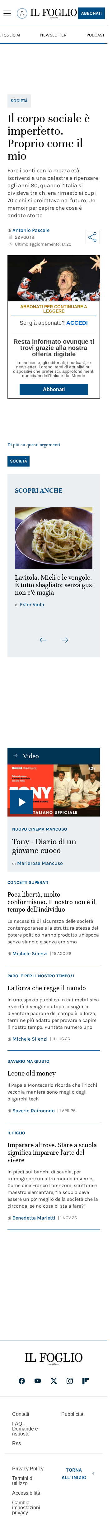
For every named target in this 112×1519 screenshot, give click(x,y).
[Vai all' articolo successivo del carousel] (64, 636)
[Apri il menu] (7, 13)
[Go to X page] (54, 1377)
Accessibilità (26, 1489)
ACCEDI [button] (77, 323)
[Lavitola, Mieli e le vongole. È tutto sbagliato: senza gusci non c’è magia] (53, 536)
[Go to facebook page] (22, 1377)
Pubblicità (72, 1410)
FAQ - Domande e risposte (25, 1425)
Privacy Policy (28, 1465)
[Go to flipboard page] (85, 1377)
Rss (16, 1440)
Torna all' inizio (74, 1470)
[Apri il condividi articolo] (93, 237)
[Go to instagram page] (70, 1377)
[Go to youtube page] (38, 1377)
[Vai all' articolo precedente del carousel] (43, 636)
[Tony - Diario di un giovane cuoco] (53, 787)
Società (19, 100)
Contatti (20, 1410)
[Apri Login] (22, 13)
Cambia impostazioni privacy (26, 1504)
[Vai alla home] (53, 13)
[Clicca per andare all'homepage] (53, 1355)
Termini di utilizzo (23, 1477)
